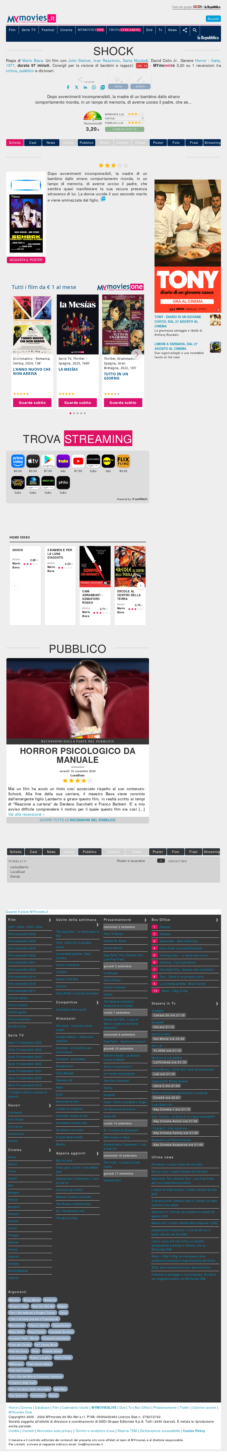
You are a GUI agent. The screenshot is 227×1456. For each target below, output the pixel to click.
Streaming (212, 142)
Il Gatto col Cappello (69, 1108)
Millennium (16, 1364)
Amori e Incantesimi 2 (118, 1066)
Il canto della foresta (69, 1137)
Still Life (157, 1046)
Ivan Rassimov (107, 60)
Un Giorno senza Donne (119, 1109)
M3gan (62, 1306)
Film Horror (15, 1126)
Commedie (15, 1112)
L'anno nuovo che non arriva (32, 371)
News (51, 142)
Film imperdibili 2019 (22, 976)
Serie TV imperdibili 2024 (25, 1049)
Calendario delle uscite (71, 1009)
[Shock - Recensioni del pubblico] (77, 737)
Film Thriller (16, 1119)
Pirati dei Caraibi (20, 1344)
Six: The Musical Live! (70, 1211)
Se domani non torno (70, 1130)
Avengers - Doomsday (70, 1059)
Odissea (165, 934)
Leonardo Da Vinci (61, 1331)
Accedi (213, 18)
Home (13, 1407)
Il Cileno (61, 972)
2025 (30, 927)
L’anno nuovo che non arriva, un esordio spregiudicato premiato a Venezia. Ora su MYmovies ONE (179, 1245)
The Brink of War (67, 1218)
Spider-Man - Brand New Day (179, 941)
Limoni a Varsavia (68, 965)
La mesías (68, 369)
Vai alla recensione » (26, 814)
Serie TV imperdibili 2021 (25, 1071)
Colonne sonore (204, 1407)
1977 (10, 65)
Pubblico (87, 142)
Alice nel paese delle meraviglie (30, 1389)
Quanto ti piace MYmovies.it (27, 911)
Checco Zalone (38, 1325)
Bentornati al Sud (67, 1101)
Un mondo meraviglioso (119, 1073)
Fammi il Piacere (115, 987)
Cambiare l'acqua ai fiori (72, 1116)
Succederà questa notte (71, 1123)
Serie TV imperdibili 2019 (25, 1085)
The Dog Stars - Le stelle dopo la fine (184, 955)
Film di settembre (19, 1019)
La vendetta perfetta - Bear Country (183, 983)
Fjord (59, 1094)
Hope (59, 1087)
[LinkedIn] (85, 87)
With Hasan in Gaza (117, 1137)
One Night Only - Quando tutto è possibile (187, 969)
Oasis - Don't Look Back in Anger (125, 1102)
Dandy (15, 876)
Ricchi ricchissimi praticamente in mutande (180, 1093)
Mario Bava (32, 60)
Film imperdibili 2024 (22, 941)
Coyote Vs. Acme (115, 941)
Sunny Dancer (113, 948)
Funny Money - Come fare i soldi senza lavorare (183, 1069)
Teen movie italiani (39, 1364)
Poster (158, 142)
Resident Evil (65, 1066)
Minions (14, 1300)
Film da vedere (18, 998)
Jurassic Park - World (24, 1338)
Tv (130, 1407)
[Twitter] (76, 87)
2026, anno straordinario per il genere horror (181, 1267)
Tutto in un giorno (116, 376)
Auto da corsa (18, 1351)
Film (56, 1407)
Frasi (194, 142)
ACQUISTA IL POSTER (26, 259)
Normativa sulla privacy (54, 1430)
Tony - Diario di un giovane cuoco (182, 976)
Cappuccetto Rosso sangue (170, 1081)
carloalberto (19, 867)
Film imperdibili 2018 (22, 983)
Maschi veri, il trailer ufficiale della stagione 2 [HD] (185, 1223)
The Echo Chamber (116, 1080)
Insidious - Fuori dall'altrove (178, 962)
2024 (39, 927)
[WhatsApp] (94, 87)
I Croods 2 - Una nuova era (169, 1128)
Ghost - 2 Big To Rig (175, 991)
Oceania (165, 927)
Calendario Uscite (75, 1407)
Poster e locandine (131, 861)
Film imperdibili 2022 (22, 955)
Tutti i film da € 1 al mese (44, 287)
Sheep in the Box (67, 979)
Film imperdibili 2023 (22, 948)
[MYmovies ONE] (120, 287)
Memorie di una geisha (167, 1057)
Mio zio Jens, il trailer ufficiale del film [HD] (179, 1171)
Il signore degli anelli (23, 1382)
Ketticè (108, 994)
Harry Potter (63, 1357)
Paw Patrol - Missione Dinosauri (125, 1041)
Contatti (28, 1430)
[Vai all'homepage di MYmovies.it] (31, 22)
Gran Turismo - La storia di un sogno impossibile (183, 1116)
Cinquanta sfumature (56, 1338)
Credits (14, 1430)
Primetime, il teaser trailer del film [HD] (177, 1164)
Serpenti (109, 1095)
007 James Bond (46, 1344)
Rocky (53, 1395)
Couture (61, 986)
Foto (176, 142)
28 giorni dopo (19, 1306)
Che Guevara (18, 1395)
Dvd (122, 1407)
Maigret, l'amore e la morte (73, 1197)
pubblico (27, 70)
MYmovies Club (20, 1412)
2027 (11, 927)
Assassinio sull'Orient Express (171, 1140)
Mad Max (60, 1389)
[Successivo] (141, 586)
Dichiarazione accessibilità (160, 1430)
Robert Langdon (40, 1357)
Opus (63, 1312)
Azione (12, 1141)
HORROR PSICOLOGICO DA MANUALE (78, 755)
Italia (215, 60)
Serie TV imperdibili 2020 (25, 1078)
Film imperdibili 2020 (22, 969)
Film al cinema (17, 1005)
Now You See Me (43, 1306)
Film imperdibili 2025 (22, 934)
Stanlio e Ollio (161, 1034)
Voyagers (158, 1010)
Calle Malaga (65, 1073)
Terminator (38, 1395)
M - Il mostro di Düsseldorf (121, 1130)
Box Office (142, 1407)
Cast (33, 142)
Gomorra (50, 1300)
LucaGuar (17, 871)
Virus (35, 1351)
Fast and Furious (20, 1370)
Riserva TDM (127, 1430)
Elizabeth (158, 1022)
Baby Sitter (17, 1331)
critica (11, 70)
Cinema (26, 1407)
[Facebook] (68, 87)
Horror (200, 60)
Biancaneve (17, 1325)
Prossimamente (165, 1407)
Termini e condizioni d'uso (95, 1430)
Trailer (185, 1407)
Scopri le (78, 820)
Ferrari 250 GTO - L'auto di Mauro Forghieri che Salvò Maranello (121, 1023)
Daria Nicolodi (135, 60)
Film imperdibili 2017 (22, 991)
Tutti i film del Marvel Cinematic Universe (36, 1376)
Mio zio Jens (64, 1160)
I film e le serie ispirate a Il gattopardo (34, 1319)
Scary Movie (32, 1300)
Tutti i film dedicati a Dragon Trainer (32, 1312)
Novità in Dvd (17, 1026)
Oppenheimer (61, 1325)
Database (42, 1407)
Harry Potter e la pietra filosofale (77, 993)
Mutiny (108, 1088)
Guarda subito (32, 402)
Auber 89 (110, 1116)
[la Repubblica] (196, 9)
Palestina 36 (64, 1080)
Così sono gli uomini (69, 1189)
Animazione (16, 1134)
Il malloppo (111, 973)
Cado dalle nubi (162, 1104)
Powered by (124, 499)
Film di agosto (17, 1012)
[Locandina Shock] (26, 254)
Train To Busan (113, 934)
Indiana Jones (52, 1351)
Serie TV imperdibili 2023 (25, 1056)
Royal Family (36, 1331)
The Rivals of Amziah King (73, 1204)
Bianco (60, 1144)
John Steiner (79, 60)
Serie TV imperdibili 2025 (25, 1042)
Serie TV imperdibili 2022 (25, 1064)
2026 (21, 927)
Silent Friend (112, 980)
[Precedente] (15, 586)
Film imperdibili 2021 (22, 962)
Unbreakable (18, 1357)
